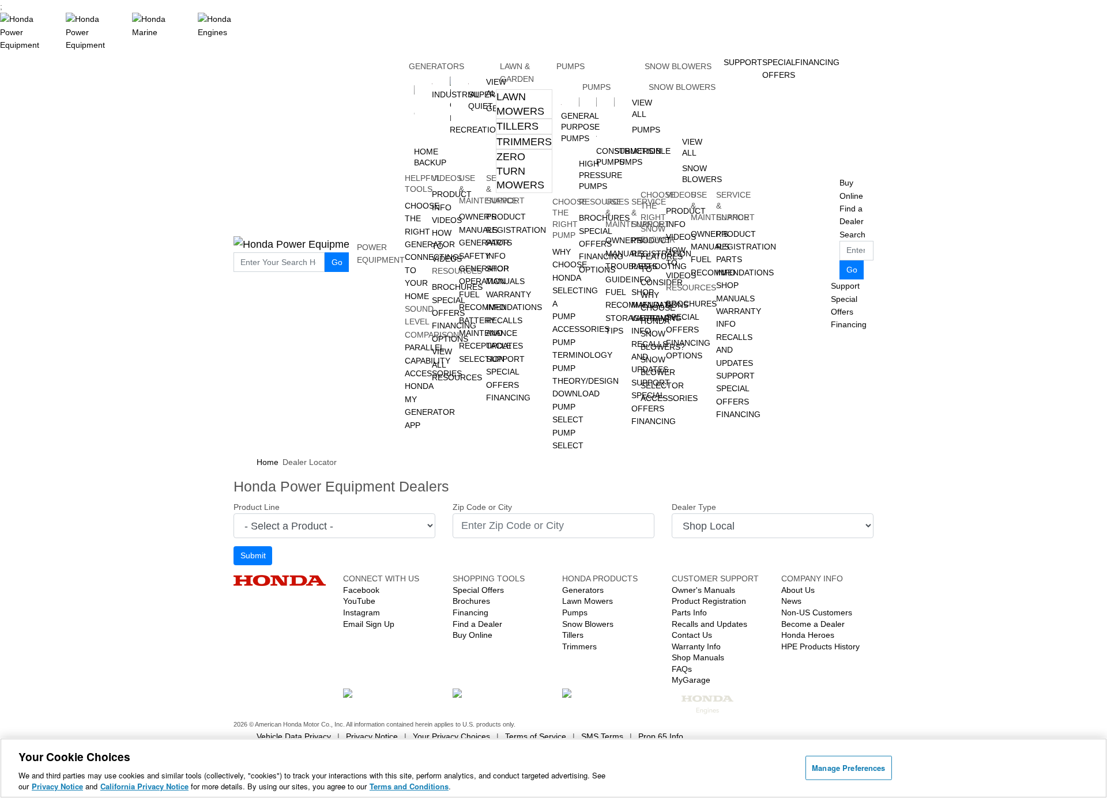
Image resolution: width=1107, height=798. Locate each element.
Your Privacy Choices (451, 736)
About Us (798, 590)
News (791, 601)
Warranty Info (696, 646)
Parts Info (689, 612)
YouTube (359, 601)
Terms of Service (535, 736)
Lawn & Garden (517, 73)
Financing (508, 397)
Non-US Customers (816, 612)
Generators (436, 66)
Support (505, 359)
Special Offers (844, 305)
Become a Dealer (813, 624)
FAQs (682, 669)
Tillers (517, 126)
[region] (553, 768)
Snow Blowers (678, 66)
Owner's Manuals (703, 590)
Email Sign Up (368, 624)
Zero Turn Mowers (520, 171)
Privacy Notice (372, 736)
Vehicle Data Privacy (294, 736)
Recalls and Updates (709, 624)
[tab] (524, 104)
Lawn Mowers (520, 104)
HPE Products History (820, 646)
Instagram (361, 612)
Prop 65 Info (660, 736)
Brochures (471, 601)
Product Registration (709, 601)
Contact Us (692, 635)
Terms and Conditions (409, 786)
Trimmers (524, 142)
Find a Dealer (477, 624)
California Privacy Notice (144, 786)
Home (267, 462)
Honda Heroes (807, 635)
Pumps (570, 66)
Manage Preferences (848, 767)
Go (337, 262)
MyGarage (691, 679)
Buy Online (472, 635)
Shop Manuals (698, 657)
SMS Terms (602, 736)
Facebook (361, 590)
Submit (253, 555)
